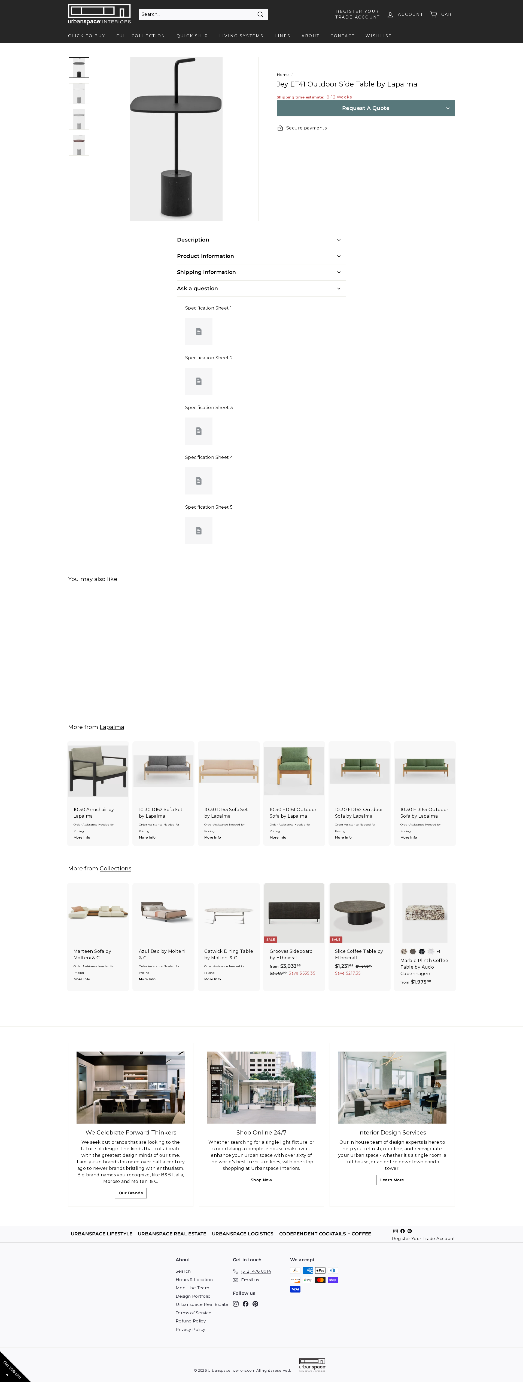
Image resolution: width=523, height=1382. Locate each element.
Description (193, 240)
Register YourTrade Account (357, 14)
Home (283, 74)
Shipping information (206, 272)
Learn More (393, 1181)
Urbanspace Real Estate (202, 1304)
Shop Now (263, 1181)
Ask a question (197, 288)
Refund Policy (191, 1321)
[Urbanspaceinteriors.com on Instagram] (236, 1304)
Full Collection (141, 35)
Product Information (205, 256)
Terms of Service (193, 1312)
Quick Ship (192, 35)
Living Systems (241, 35)
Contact (342, 35)
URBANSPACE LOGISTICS (243, 1233)
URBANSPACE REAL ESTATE (172, 1233)
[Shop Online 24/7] (261, 1088)
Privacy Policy (190, 1329)
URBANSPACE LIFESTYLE (101, 1233)
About (311, 35)
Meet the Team (192, 1287)
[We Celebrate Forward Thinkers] (131, 1088)
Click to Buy (86, 35)
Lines (283, 35)
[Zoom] (176, 139)
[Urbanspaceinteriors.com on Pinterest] (255, 1304)
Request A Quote (366, 108)
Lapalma (112, 727)
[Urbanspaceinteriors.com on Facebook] (245, 1304)
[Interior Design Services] (392, 1088)
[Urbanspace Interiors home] (312, 1366)
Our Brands (133, 1194)
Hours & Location (194, 1279)
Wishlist (378, 35)
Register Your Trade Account (423, 1238)
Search (183, 1271)
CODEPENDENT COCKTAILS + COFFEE (325, 1233)
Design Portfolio (193, 1296)
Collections (115, 868)
